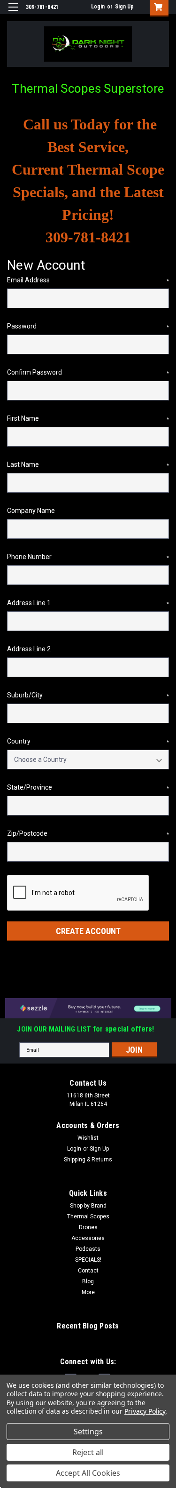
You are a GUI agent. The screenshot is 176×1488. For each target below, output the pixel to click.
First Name (88, 418)
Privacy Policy (144, 1411)
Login (98, 6)
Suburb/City (88, 695)
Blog (88, 1281)
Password (88, 326)
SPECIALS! (88, 1259)
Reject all (88, 1452)
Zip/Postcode (88, 833)
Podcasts (88, 1249)
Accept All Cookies (88, 1473)
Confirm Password (88, 372)
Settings (88, 1431)
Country (88, 741)
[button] (88, 1008)
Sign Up (124, 6)
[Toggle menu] (13, 13)
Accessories (88, 1238)
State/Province (88, 787)
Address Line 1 (88, 603)
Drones (88, 1227)
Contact (88, 1270)
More (88, 1292)
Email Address (88, 280)
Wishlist (88, 1138)
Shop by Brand (88, 1205)
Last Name (88, 464)
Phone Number (88, 556)
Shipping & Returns (88, 1159)
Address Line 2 (29, 649)
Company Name (31, 510)
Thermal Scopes (88, 1216)
